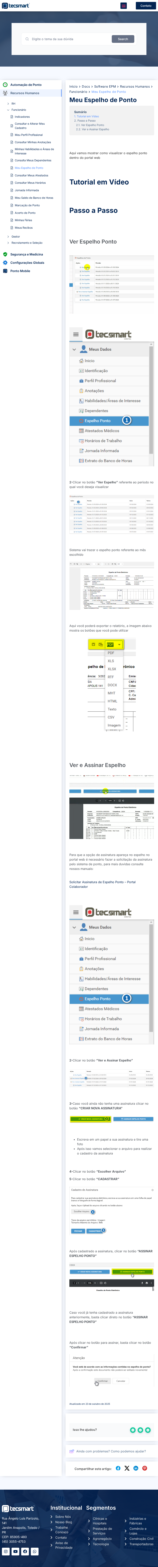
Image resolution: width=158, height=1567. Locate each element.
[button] (123, 6)
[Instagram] (6, 1551)
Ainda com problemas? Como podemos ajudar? (111, 1451)
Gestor (16, 236)
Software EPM (105, 86)
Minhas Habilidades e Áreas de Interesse (34, 151)
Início (73, 86)
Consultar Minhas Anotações (33, 142)
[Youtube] (15, 1551)
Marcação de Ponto (27, 205)
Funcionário (19, 109)
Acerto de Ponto (25, 212)
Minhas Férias (23, 220)
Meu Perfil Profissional (29, 134)
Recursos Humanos (135, 86)
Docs (86, 86)
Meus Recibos (24, 227)
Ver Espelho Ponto (92, 125)
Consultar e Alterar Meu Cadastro (30, 125)
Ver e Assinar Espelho (95, 129)
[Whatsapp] (35, 1551)
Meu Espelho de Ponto (29, 167)
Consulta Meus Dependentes (33, 160)
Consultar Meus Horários (30, 182)
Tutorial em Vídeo (88, 116)
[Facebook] (25, 1551)
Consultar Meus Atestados (31, 175)
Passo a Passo (86, 120)
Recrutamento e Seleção (27, 242)
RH (13, 103)
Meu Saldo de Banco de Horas (34, 197)
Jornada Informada (27, 190)
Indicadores (22, 116)
